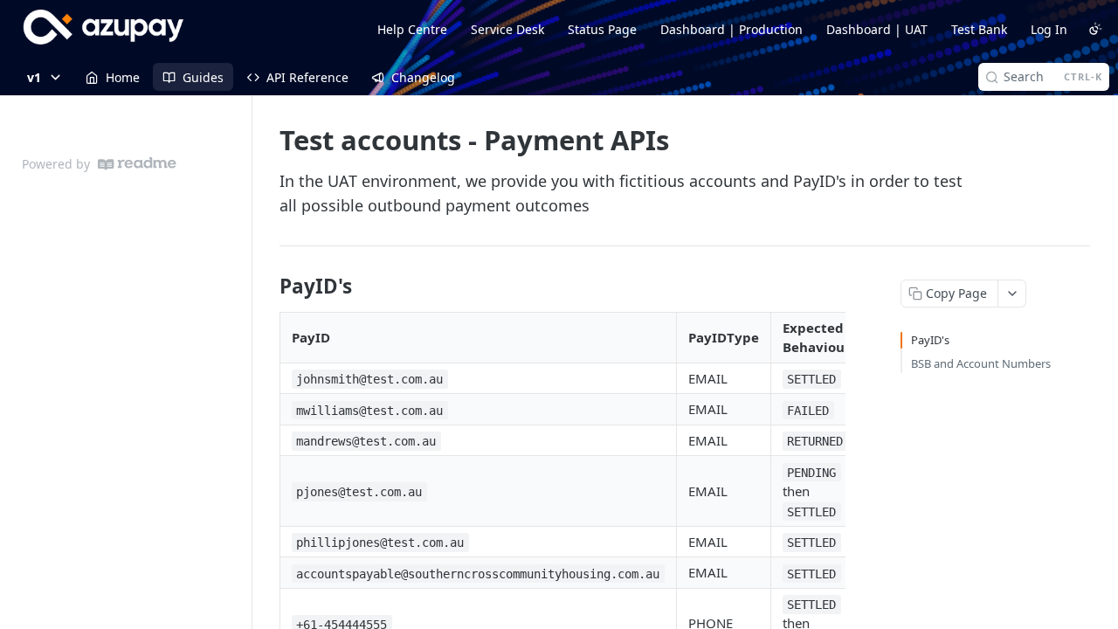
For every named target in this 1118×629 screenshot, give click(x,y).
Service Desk (507, 29)
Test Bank (979, 29)
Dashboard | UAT (877, 29)
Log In (1049, 29)
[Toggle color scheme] (1095, 29)
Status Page (602, 29)
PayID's (930, 340)
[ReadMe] (137, 163)
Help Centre (412, 29)
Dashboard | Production (731, 29)
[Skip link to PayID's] (267, 286)
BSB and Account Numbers (981, 363)
